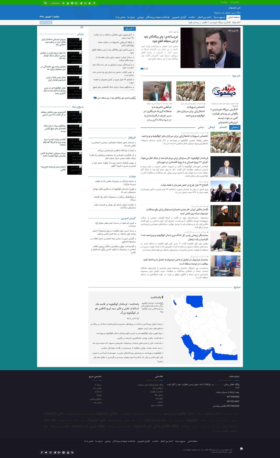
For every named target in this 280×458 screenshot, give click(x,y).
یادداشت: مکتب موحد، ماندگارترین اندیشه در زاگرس (139, 338)
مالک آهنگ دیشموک (230, 426)
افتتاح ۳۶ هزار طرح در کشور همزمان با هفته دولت (184, 185)
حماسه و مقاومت (156, 391)
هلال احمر (203, 427)
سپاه (133, 420)
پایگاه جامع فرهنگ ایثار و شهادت (150, 384)
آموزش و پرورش (227, 414)
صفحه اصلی (234, 17)
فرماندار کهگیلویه (65, 420)
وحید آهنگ (185, 426)
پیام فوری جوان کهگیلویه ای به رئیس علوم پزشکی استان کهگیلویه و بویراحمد (128, 333)
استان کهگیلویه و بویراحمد (178, 413)
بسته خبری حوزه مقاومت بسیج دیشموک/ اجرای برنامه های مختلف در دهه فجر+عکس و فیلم (114, 232)
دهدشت (203, 420)
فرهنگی (211, 127)
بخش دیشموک (106, 413)
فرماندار (76, 420)
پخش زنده (97, 402)
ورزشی (140, 17)
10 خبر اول (129, 28)
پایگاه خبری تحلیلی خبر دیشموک (119, 426)
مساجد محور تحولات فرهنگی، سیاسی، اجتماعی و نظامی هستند (114, 144)
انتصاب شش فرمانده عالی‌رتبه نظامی (53, 168)
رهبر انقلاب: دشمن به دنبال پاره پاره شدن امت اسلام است (113, 74)
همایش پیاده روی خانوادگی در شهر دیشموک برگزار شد (53, 68)
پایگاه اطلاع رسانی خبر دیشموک (156, 426)
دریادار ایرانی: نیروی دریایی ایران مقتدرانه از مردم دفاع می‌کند (115, 59)
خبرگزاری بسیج (157, 405)
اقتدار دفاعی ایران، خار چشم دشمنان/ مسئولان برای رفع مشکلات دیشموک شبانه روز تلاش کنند (177, 211)
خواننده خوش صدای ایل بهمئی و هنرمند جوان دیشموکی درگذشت (115, 206)
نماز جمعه (211, 426)
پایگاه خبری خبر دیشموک (88, 426)
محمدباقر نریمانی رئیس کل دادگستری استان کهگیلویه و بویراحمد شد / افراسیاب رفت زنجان (174, 237)
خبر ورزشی (234, 420)
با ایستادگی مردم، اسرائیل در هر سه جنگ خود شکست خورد (113, 66)
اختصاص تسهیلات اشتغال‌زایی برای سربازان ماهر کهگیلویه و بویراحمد (190, 111)
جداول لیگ (158, 395)
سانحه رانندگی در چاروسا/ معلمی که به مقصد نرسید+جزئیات (115, 183)
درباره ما (224, 1)
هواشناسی (195, 426)
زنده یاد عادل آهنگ (155, 420)
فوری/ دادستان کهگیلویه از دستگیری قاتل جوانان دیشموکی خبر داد (114, 191)
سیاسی (201, 127)
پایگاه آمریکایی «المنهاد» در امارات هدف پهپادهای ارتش (116, 44)
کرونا (45, 427)
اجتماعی (235, 127)
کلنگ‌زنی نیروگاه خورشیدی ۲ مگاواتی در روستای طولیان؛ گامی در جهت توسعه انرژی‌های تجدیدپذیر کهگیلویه (224, 118)
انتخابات (127, 414)
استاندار (199, 414)
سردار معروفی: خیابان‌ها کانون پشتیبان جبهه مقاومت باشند (53, 154)
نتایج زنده (159, 398)
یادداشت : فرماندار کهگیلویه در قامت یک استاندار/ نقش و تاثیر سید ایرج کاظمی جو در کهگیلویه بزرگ (117, 308)
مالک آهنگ (49, 420)
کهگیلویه (233, 431)
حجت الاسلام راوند (72, 414)
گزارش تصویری (179, 17)
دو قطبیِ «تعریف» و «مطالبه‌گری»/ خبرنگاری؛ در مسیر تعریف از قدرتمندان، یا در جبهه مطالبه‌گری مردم (157, 113)
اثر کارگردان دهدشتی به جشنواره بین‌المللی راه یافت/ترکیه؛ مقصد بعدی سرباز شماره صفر (112, 157)
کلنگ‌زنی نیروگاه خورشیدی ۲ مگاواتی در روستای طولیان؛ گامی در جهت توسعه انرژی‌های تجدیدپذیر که (190, 22)
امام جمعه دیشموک (139, 414)
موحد (218, 426)
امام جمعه (151, 414)
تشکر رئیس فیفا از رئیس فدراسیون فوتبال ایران (56, 79)
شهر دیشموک (96, 420)
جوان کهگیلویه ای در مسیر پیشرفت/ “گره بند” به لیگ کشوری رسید (54, 91)
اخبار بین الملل (204, 17)
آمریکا (235, 414)
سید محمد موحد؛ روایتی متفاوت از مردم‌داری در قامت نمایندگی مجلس (131, 348)
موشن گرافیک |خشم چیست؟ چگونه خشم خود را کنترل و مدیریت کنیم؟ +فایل (114, 165)
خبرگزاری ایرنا (158, 388)
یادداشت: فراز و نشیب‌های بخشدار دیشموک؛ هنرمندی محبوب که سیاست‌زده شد (126, 343)
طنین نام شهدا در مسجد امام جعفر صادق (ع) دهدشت (115, 225)
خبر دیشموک (219, 384)
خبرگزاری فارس (95, 399)
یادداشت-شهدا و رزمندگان (158, 17)
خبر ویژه (236, 76)
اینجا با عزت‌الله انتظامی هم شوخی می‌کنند (116, 150)
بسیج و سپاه (219, 17)
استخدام (98, 391)
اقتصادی (223, 127)
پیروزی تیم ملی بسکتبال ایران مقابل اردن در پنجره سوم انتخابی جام (53, 42)
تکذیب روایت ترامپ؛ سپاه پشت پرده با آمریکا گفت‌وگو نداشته (54, 142)
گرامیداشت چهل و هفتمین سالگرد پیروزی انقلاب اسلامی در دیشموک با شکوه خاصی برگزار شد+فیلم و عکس (113, 249)
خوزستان (211, 420)
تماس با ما (235, 1)
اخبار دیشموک (212, 413)
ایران (120, 414)
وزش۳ (98, 395)
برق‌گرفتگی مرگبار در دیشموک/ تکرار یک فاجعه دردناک (115, 199)
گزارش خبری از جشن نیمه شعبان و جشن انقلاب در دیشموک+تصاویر (113, 240)
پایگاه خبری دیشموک (59, 426)
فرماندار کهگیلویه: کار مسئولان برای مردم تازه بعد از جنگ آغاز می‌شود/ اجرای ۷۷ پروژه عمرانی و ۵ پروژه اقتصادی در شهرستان (174, 160)
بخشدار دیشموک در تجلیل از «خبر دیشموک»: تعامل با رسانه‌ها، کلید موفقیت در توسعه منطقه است (175, 262)
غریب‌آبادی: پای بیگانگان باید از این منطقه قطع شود (161, 39)
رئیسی (170, 420)
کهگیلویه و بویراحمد (220, 431)
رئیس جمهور (179, 420)
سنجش (160, 401)
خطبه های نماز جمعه (222, 420)
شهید (83, 420)
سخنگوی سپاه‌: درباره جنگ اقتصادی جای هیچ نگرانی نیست (113, 89)
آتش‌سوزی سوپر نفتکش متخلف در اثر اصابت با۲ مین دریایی (114, 36)
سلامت (191, 17)
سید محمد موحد (115, 420)
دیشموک (192, 420)
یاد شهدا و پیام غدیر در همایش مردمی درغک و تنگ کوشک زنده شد (53, 56)
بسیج (92, 414)
